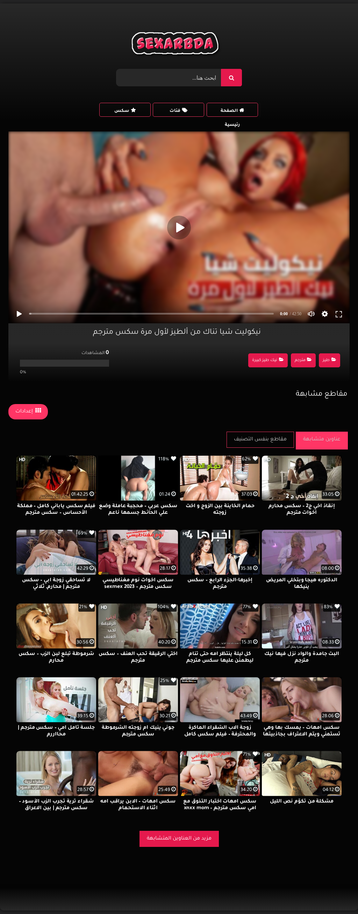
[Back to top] (336, 893)
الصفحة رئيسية (230, 113)
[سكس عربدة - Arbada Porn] (176, 45)
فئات (175, 111)
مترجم (300, 360)
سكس (121, 111)
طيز (326, 360)
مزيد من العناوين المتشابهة (179, 839)
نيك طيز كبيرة (264, 360)
